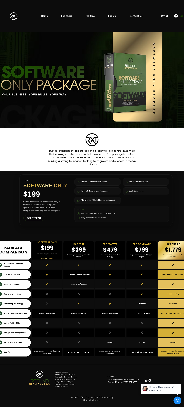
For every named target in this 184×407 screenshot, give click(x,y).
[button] (66, 16)
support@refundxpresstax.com (126, 379)
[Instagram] (146, 380)
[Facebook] (150, 380)
